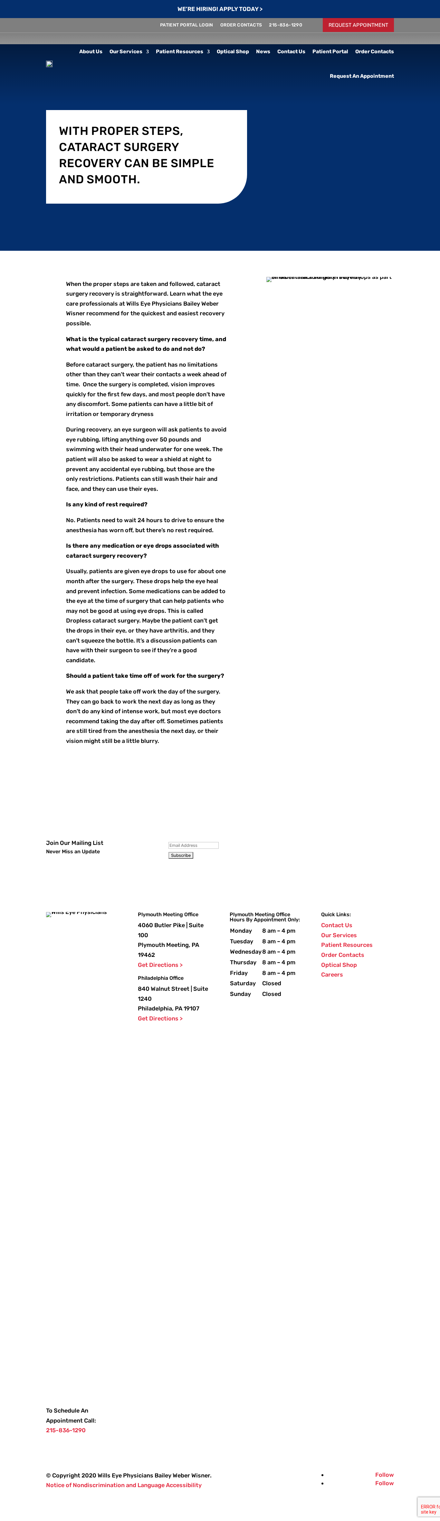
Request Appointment (358, 25)
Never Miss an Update (73, 851)
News (263, 51)
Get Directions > (160, 964)
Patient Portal (330, 51)
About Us (90, 51)
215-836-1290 (285, 25)
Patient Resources (179, 51)
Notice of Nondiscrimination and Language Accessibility (124, 1485)
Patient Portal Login (186, 25)
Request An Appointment (362, 76)
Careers (332, 974)
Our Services (126, 51)
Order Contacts (241, 25)
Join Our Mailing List (74, 843)
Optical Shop (233, 51)
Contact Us (291, 51)
